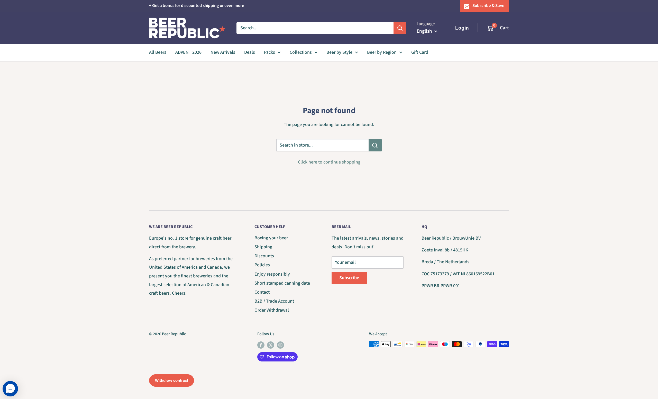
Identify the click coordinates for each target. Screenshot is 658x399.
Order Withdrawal (271, 310)
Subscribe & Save (488, 6)
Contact (262, 292)
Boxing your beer (271, 238)
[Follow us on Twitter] (270, 345)
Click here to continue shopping (329, 162)
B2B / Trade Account (274, 301)
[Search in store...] (375, 145)
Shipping (263, 247)
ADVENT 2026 (188, 52)
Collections (301, 52)
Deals (249, 52)
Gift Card (419, 52)
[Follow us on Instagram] (280, 345)
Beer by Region (382, 52)
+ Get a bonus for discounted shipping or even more (196, 6)
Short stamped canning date (282, 283)
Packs (269, 52)
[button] (10, 388)
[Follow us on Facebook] (260, 345)
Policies (262, 265)
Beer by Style (339, 52)
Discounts (264, 256)
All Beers (157, 52)
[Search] (400, 27)
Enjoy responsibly (272, 274)
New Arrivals (223, 52)
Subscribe (349, 278)
